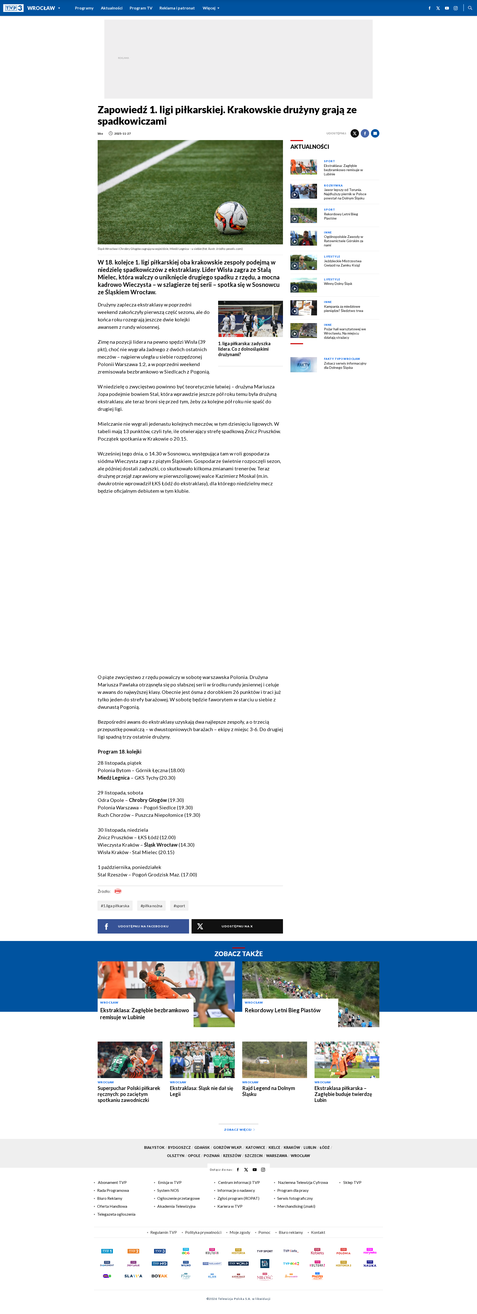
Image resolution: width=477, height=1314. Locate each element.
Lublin (311, 1147)
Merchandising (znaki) (296, 1206)
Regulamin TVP (163, 1232)
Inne (327, 232)
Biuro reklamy (291, 1232)
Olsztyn (177, 1156)
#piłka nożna (151, 905)
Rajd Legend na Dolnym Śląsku (268, 1091)
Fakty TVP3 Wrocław (342, 358)
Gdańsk (203, 1147)
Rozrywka (333, 185)
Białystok (155, 1147)
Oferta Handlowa (112, 1206)
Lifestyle (332, 256)
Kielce (276, 1147)
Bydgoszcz (180, 1147)
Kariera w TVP (229, 1206)
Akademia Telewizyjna (176, 1206)
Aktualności (111, 7)
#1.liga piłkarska (115, 905)
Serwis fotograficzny (295, 1198)
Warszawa (278, 1156)
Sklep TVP (352, 1182)
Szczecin (255, 1156)
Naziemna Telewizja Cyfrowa (303, 1182)
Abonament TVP (112, 1182)
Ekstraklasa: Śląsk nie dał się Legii (201, 1091)
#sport (179, 905)
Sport (329, 161)
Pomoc (264, 1232)
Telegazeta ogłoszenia (116, 1214)
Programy (84, 7)
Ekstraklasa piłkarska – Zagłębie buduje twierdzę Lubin (343, 1094)
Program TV (141, 7)
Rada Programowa (113, 1190)
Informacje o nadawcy (236, 1190)
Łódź (326, 1147)
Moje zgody (240, 1232)
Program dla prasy (293, 1190)
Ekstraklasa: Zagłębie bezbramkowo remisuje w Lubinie (144, 1013)
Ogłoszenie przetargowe (178, 1198)
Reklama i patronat (177, 7)
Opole (195, 1156)
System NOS (168, 1190)
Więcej (209, 7)
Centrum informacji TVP (239, 1182)
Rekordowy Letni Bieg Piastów (282, 1010)
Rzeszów (233, 1156)
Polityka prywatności (203, 1232)
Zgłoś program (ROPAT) (238, 1198)
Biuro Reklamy (109, 1198)
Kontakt (318, 1232)
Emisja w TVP (170, 1182)
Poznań (213, 1156)
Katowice (257, 1147)
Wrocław (41, 8)
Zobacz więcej (238, 1129)
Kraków (293, 1147)
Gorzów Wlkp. (229, 1147)
